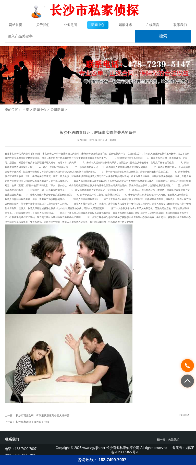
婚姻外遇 (125, 25)
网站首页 (15, 25)
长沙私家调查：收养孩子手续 (32, 421)
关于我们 (43, 25)
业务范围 (70, 25)
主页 (25, 110)
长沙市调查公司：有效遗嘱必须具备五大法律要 (42, 415)
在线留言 (152, 25)
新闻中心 (97, 25)
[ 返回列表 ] (185, 415)
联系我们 (180, 25)
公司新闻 (57, 110)
